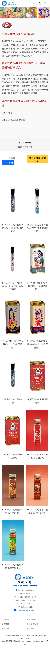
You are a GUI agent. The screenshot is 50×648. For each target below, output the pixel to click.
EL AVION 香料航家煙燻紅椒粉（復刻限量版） (12, 344)
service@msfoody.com (26, 610)
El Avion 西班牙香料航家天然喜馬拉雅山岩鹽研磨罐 (12, 286)
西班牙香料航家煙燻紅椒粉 (37, 401)
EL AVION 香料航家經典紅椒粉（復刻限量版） (37, 286)
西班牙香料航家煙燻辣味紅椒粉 (12, 456)
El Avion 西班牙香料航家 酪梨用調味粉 (12, 566)
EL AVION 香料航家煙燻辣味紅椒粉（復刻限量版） (37, 344)
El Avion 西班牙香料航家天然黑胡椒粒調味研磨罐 (12, 227)
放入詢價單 (13, 214)
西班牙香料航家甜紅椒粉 (12, 401)
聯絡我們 (30, 628)
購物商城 (5, 624)
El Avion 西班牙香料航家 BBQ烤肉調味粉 (37, 511)
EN (34, 3)
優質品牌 (5, 628)
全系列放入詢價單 (38, 159)
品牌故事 (5, 619)
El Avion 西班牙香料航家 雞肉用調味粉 (12, 511)
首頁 (20, 147)
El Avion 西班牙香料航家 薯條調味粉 (37, 456)
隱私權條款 (31, 619)
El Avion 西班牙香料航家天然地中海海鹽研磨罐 (37, 227)
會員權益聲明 (32, 624)
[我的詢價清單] (39, 3)
